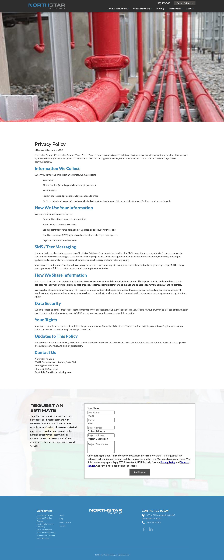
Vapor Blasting (43, 538)
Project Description (98, 438)
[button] (118, 8)
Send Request (140, 472)
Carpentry (41, 527)
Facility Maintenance (45, 524)
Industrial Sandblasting (46, 532)
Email (90, 423)
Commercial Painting (45, 515)
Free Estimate (65, 522)
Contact (63, 526)
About (62, 515)
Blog (61, 519)
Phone (91, 415)
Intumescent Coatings (46, 535)
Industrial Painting (44, 518)
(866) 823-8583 (154, 522)
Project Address (96, 431)
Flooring (40, 521)
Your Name (93, 408)
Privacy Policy (167, 462)
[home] (47, 6)
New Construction (44, 530)
